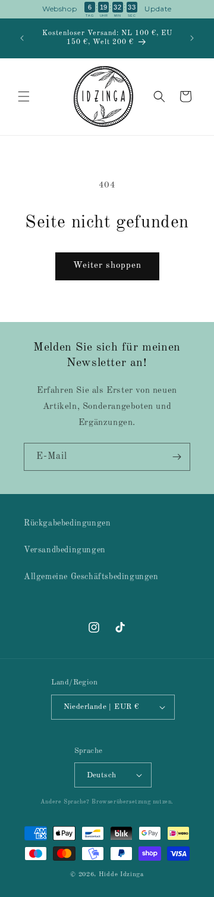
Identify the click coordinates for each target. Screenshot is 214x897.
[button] (24, 96)
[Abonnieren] (176, 457)
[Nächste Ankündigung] (192, 38)
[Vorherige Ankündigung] (22, 38)
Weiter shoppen (107, 265)
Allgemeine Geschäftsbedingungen (91, 577)
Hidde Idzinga (121, 874)
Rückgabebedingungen (67, 523)
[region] (107, 9)
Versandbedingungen (65, 550)
